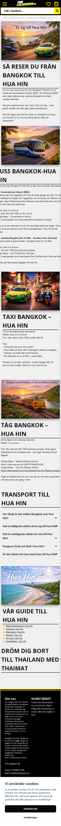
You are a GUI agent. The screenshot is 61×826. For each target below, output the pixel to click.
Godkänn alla (31, 808)
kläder (11, 726)
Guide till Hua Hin (17, 17)
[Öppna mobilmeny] (5, 4)
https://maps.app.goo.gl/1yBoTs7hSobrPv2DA (22, 464)
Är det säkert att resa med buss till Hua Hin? (30, 554)
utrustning (9, 728)
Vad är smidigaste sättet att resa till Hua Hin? (27, 536)
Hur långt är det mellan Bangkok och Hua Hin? (28, 516)
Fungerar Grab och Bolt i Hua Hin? (24, 546)
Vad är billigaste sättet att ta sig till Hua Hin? (30, 526)
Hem (5, 17)
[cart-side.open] (56, 4)
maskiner (18, 726)
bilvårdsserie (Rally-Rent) (14, 721)
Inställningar (30, 817)
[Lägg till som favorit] (48, 4)
